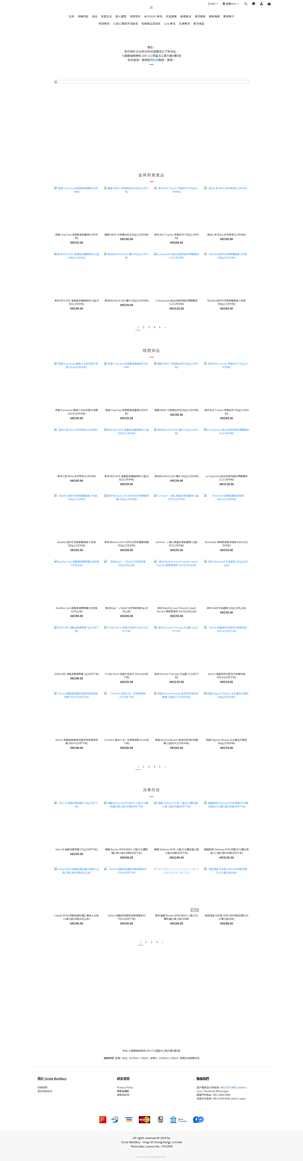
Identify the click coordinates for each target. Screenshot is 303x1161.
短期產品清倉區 (151, 23)
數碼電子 (228, 16)
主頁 (71, 16)
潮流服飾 (200, 16)
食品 (94, 16)
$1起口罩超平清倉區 (125, 23)
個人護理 (120, 16)
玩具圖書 (171, 16)
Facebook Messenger (216, 1091)
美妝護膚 (214, 16)
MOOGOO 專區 (153, 16)
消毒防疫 (83, 16)
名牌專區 (184, 23)
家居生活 (106, 16)
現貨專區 (104, 23)
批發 (199, 1098)
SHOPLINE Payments (157, 1156)
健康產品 (185, 16)
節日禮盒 (198, 23)
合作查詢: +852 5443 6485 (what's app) (223, 1098)
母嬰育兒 (135, 16)
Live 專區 (170, 23)
